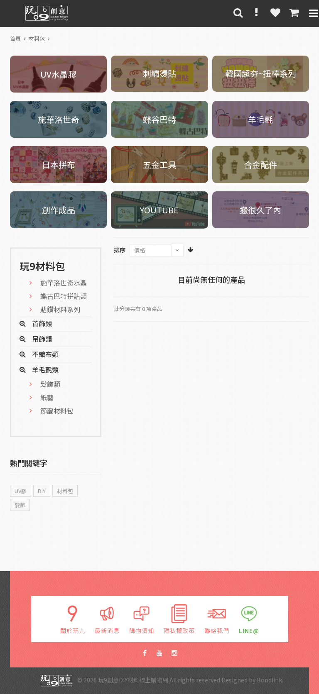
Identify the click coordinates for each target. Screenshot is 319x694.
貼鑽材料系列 (60, 309)
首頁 (15, 38)
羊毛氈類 (45, 369)
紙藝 (47, 397)
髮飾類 (50, 384)
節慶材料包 (57, 410)
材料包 (37, 38)
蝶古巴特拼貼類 (63, 296)
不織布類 (45, 354)
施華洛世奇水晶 (63, 283)
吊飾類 (42, 339)
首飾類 (42, 323)
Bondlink (269, 680)
